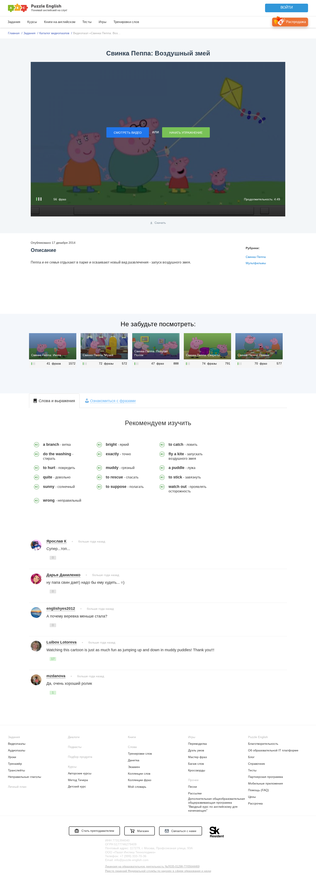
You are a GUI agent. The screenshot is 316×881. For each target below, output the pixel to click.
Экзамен (134, 767)
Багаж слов (196, 763)
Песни (192, 786)
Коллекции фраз (139, 780)
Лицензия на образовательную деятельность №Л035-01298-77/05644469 (152, 866)
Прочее (193, 780)
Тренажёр (15, 763)
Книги (132, 737)
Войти (287, 7)
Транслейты (16, 770)
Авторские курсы (79, 773)
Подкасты (74, 747)
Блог (251, 757)
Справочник (256, 763)
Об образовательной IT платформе (273, 750)
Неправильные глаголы (24, 776)
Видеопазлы (16, 743)
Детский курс (77, 786)
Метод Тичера (78, 780)
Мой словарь (137, 786)
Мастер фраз (197, 757)
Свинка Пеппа (256, 257)
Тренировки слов (126, 22)
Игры (102, 22)
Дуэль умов (196, 750)
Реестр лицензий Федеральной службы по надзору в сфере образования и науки (158, 871)
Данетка (133, 760)
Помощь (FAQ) (258, 790)
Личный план (17, 786)
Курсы (32, 22)
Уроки (12, 757)
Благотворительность (263, 743)
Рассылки (195, 793)
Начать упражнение (185, 132)
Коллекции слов (139, 773)
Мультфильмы (256, 263)
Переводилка (197, 743)
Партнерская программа (265, 776)
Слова (132, 747)
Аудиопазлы (16, 750)
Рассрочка (255, 803)
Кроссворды (196, 770)
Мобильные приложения (265, 783)
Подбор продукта (80, 756)
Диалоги (74, 737)
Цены (252, 796)
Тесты (87, 22)
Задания (14, 22)
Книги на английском (59, 22)
